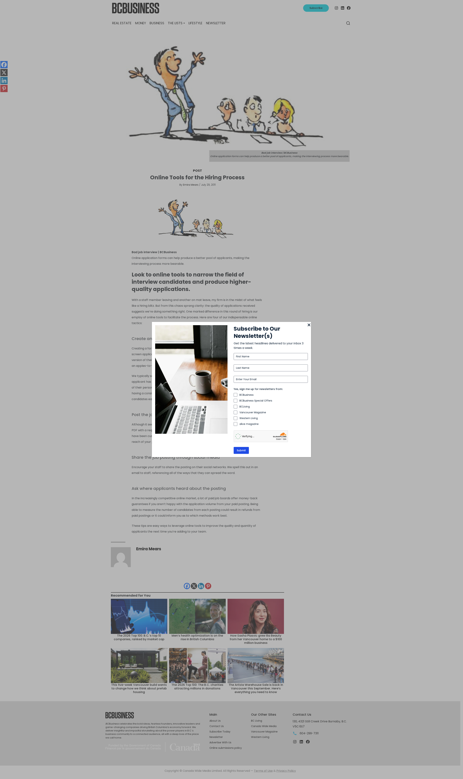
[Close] (309, 325)
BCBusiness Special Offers (255, 400)
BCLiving (244, 406)
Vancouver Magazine (252, 412)
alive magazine (249, 424)
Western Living (248, 418)
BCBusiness (246, 395)
